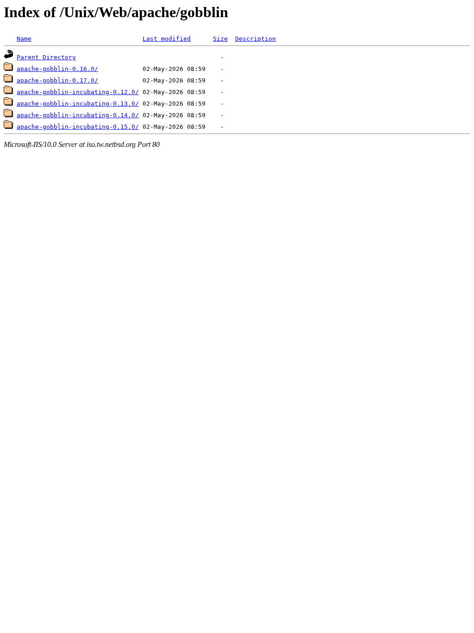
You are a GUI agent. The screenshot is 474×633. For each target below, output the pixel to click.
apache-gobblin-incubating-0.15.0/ (78, 126)
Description (255, 38)
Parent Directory (46, 57)
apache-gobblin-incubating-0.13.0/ (78, 103)
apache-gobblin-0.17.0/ (57, 80)
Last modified (167, 38)
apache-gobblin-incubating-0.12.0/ (78, 92)
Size (220, 38)
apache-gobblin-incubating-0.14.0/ (78, 115)
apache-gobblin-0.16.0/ (57, 68)
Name (24, 38)
